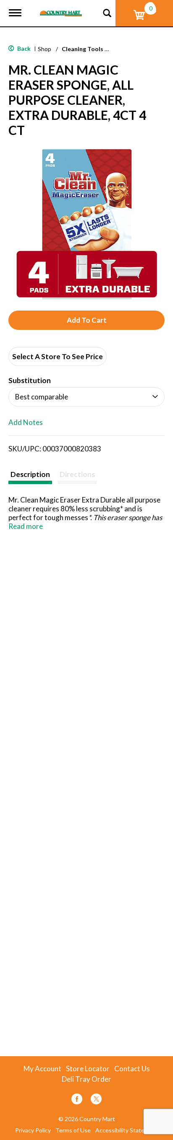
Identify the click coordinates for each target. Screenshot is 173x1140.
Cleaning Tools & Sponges (98, 48)
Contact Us (132, 1069)
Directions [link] (77, 474)
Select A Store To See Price (57, 356)
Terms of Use (73, 1130)
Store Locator (88, 1069)
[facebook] (76, 1100)
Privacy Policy (33, 1130)
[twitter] (96, 1100)
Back (23, 48)
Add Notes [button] (25, 422)
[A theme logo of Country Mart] (61, 8)
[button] (86, 320)
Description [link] (30, 474)
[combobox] (86, 397)
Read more (25, 526)
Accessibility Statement (126, 1130)
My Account (42, 1069)
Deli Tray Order (86, 1079)
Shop (44, 48)
